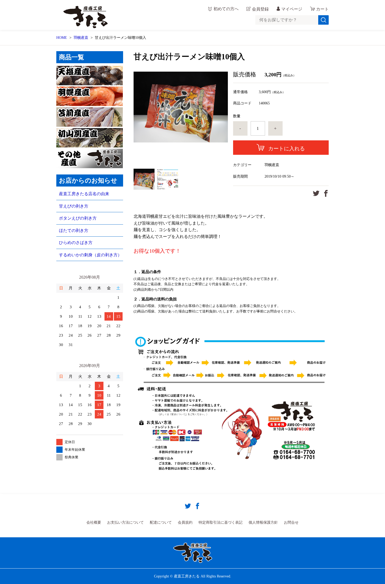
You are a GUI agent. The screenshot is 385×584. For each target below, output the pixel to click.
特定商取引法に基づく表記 (221, 522)
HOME (61, 38)
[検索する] (323, 20)
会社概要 (93, 522)
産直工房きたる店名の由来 (84, 194)
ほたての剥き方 (73, 230)
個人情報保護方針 (263, 522)
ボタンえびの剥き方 (78, 218)
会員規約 (185, 522)
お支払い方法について (125, 522)
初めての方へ (226, 9)
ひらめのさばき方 (75, 242)
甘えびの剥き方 (73, 206)
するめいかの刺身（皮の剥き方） (90, 255)
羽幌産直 (81, 38)
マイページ (291, 9)
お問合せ (291, 522)
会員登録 (260, 9)
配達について (161, 522)
